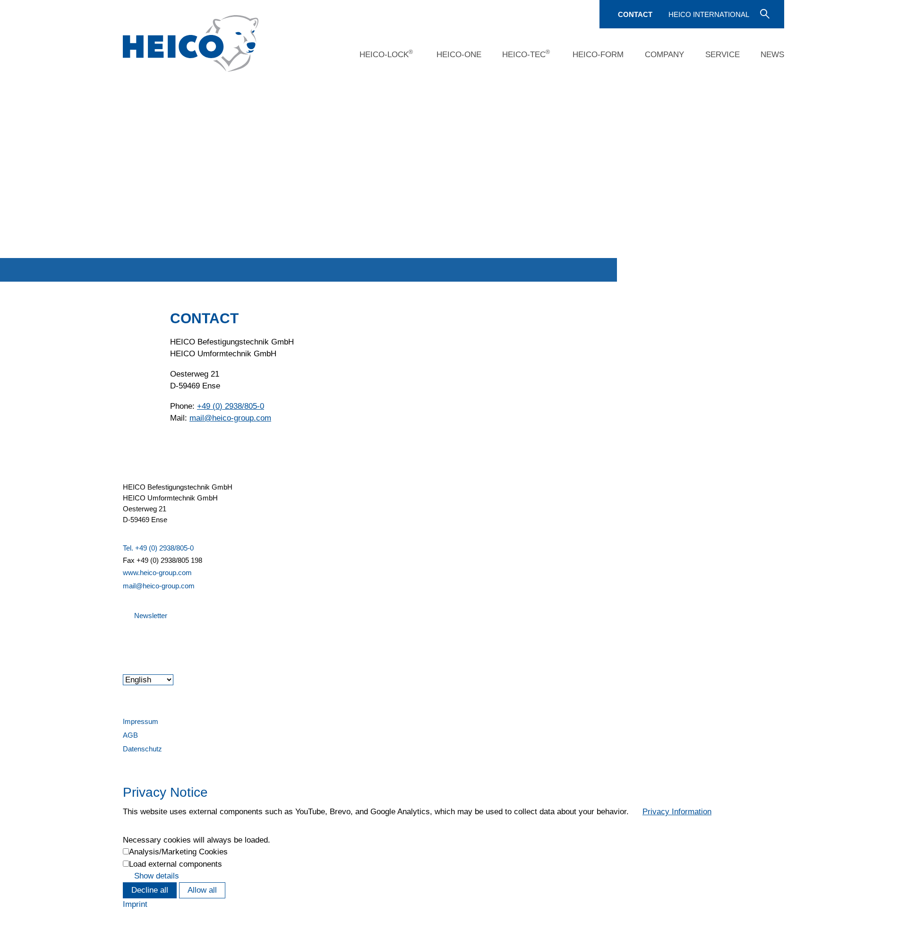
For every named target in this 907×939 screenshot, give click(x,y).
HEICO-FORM (598, 54)
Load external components (175, 864)
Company (664, 54)
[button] (124, 641)
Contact (635, 14)
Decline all (149, 890)
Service (722, 54)
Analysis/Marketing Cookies (178, 851)
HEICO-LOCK (386, 54)
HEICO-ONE (458, 54)
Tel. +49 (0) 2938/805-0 (158, 548)
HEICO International (708, 14)
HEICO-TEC (526, 54)
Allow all (202, 890)
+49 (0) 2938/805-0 (230, 406)
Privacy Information (676, 811)
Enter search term (763, 13)
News (772, 54)
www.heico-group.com (157, 573)
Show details (156, 875)
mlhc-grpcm (230, 418)
